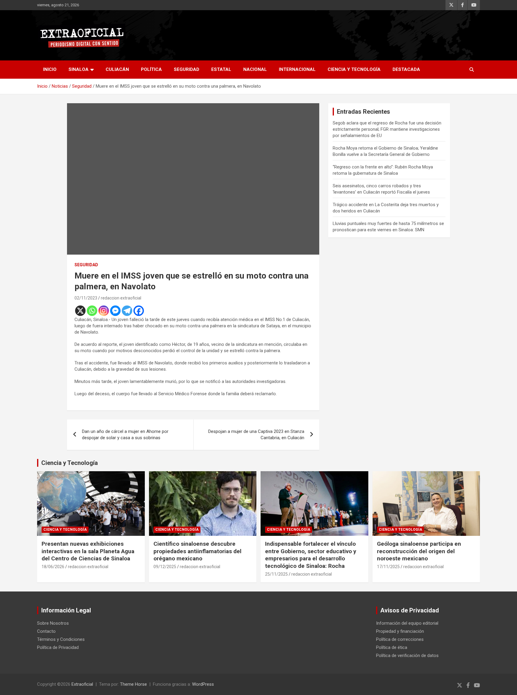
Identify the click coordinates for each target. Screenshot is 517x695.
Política (151, 69)
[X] (80, 310)
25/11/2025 (276, 574)
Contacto (46, 631)
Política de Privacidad (58, 647)
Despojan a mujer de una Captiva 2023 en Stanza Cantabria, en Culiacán (256, 434)
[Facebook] (138, 310)
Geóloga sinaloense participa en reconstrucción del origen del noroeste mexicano (419, 551)
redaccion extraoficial (121, 298)
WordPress (203, 684)
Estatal (221, 69)
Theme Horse (133, 684)
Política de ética (391, 647)
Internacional (297, 69)
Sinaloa (79, 69)
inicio (50, 69)
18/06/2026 (53, 566)
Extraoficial (82, 684)
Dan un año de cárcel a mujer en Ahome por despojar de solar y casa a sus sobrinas (125, 434)
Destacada (406, 69)
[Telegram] (127, 310)
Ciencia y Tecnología (354, 69)
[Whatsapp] (92, 310)
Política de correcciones (400, 639)
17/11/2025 (388, 566)
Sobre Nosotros (53, 623)
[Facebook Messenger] (115, 310)
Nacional (255, 69)
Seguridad (186, 69)
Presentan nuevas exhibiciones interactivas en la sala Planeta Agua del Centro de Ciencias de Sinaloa (88, 551)
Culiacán (117, 69)
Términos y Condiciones (61, 639)
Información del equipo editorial (407, 623)
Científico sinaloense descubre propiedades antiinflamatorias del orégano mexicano (197, 551)
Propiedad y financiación (400, 631)
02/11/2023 (85, 298)
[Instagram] (103, 310)
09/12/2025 (164, 566)
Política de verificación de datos (407, 655)
